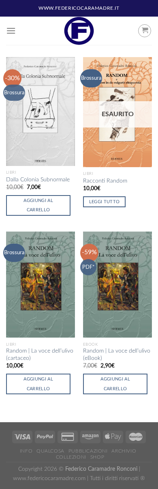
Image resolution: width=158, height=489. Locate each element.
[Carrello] (144, 30)
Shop (97, 457)
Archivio (123, 451)
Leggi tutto (104, 202)
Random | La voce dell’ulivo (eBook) (116, 354)
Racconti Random (105, 181)
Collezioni (71, 457)
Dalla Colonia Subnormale (38, 180)
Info (26, 451)
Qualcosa (50, 451)
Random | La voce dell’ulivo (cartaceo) (39, 354)
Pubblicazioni (88, 451)
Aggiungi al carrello (38, 205)
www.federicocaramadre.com (49, 478)
